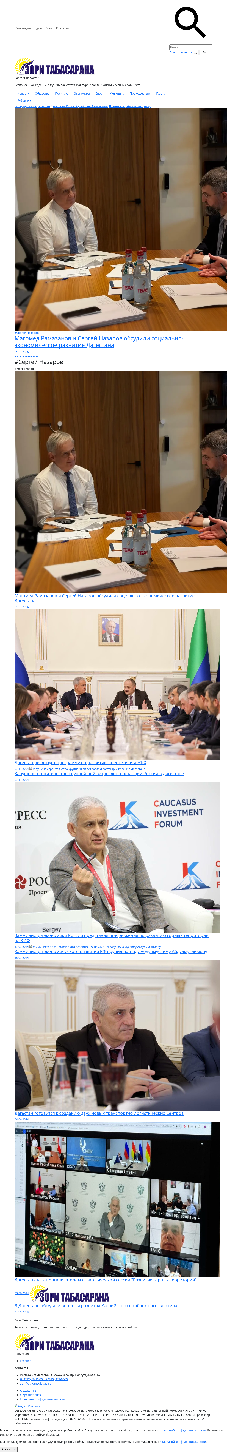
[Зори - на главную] (113, 66)
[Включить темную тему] (195, 53)
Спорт (99, 93)
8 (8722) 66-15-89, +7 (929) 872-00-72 (44, 1379)
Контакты (62, 28)
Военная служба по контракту (130, 106)
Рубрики (24, 100)
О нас (49, 28)
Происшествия (140, 93)
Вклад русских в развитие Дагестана (40, 106)
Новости (23, 93)
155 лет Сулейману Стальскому (86, 106)
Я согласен (8, 1449)
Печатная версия (181, 52)
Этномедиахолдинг (29, 28)
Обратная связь (31, 1395)
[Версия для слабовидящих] (199, 52)
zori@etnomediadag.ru (35, 1383)
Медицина (117, 93)
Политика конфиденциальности (42, 1399)
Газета (160, 93)
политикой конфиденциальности (183, 1430)
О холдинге (28, 1391)
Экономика (82, 93)
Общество (42, 93)
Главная (25, 1361)
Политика (62, 93)
